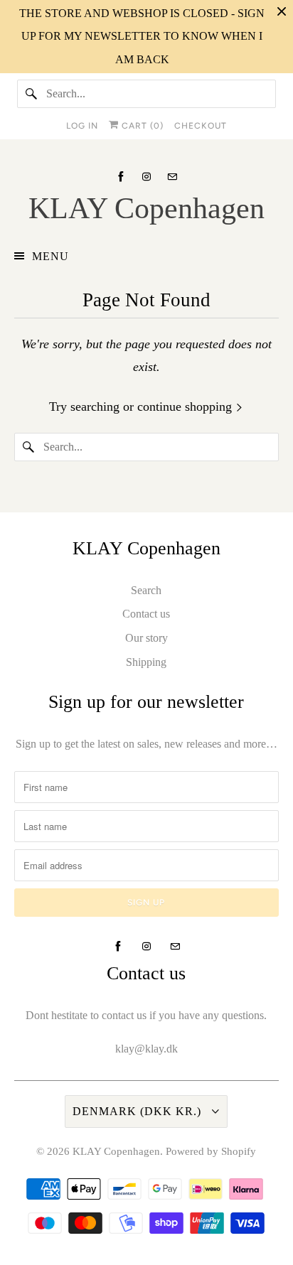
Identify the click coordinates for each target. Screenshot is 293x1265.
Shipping (146, 662)
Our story (146, 638)
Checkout (200, 126)
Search (146, 590)
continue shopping (186, 406)
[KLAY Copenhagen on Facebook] (121, 177)
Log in (82, 126)
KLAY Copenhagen (116, 1151)
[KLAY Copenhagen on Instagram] (146, 177)
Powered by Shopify (211, 1151)
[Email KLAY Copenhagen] (172, 177)
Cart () (141, 126)
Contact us (146, 614)
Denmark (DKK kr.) (139, 1111)
